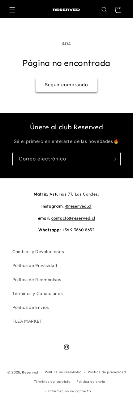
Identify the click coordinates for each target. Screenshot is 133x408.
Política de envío (90, 382)
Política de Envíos (30, 307)
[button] (12, 10)
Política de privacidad (107, 372)
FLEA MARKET (27, 321)
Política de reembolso (63, 372)
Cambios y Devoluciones (38, 251)
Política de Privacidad (34, 265)
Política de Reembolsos (36, 279)
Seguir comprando (66, 84)
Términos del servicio (52, 382)
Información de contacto (69, 391)
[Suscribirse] (113, 159)
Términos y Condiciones (37, 293)
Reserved (30, 372)
